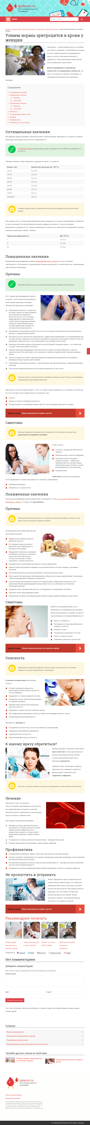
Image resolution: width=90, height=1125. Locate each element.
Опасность (13, 111)
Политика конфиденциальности (13, 1095)
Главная (7, 29)
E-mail (49, 992)
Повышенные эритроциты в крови (45, 1036)
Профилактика (14, 120)
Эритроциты (40, 29)
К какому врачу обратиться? (19, 114)
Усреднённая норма (25, 149)
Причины (15, 98)
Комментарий (10, 974)
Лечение (12, 117)
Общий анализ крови (29, 29)
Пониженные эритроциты (45, 1040)
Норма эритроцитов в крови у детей (69, 1060)
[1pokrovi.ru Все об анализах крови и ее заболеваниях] (24, 1088)
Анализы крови (16, 29)
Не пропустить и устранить (19, 122)
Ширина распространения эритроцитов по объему (45, 1044)
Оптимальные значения (17, 92)
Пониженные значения (17, 103)
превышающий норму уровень (46, 261)
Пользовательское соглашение (13, 1098)
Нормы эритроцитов (52, 29)
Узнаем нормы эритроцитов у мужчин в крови (29, 1059)
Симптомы (15, 100)
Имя (7, 992)
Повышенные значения (17, 95)
